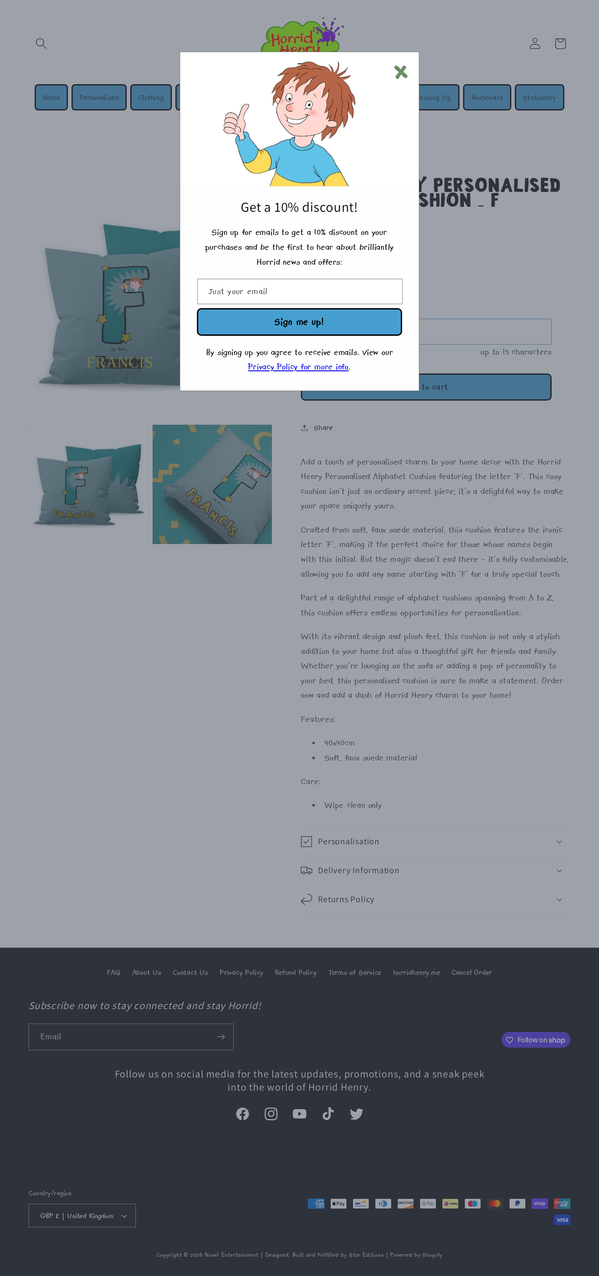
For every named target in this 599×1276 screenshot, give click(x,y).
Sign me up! (299, 321)
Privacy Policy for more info (298, 367)
